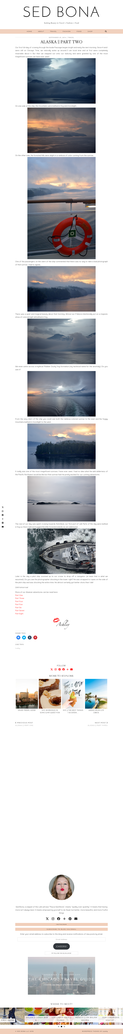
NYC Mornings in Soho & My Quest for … (50, 713)
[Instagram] (56, 669)
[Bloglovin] (67, 669)
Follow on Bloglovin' (62, 953)
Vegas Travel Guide (27, 710)
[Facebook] (63, 669)
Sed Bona (61, 13)
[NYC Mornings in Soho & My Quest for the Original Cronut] (50, 694)
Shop (90, 31)
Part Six (18, 607)
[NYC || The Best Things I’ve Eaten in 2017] (73, 694)
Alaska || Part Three (98, 724)
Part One (19, 595)
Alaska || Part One (24, 724)
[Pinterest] (59, 669)
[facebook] (58, 919)
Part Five (19, 604)
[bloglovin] (64, 919)
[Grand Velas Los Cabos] (96, 694)
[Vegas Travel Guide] (27, 694)
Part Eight (19, 613)
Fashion (67, 31)
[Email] (71, 669)
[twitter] (47, 919)
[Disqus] (61, 762)
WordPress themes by (95, 1031)
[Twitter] (51, 669)
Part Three (19, 598)
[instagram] (53, 919)
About (41, 31)
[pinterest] (70, 919)
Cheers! (61, 946)
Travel (53, 31)
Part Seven (19, 610)
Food (79, 31)
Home (29, 31)
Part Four (19, 601)
